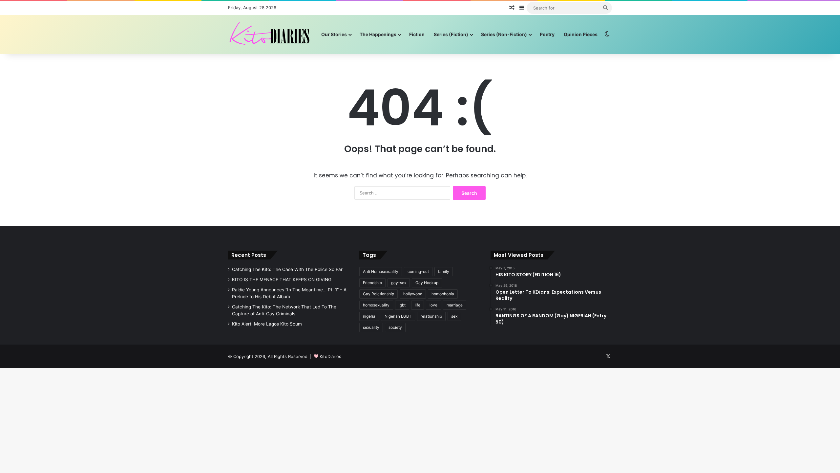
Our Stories (334, 34)
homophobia (442, 293)
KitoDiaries (330, 356)
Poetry (547, 34)
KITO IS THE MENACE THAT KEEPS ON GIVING (281, 279)
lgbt (402, 305)
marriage (455, 305)
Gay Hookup (426, 282)
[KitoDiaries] (270, 34)
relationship (431, 316)
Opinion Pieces (581, 34)
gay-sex (398, 282)
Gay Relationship (378, 293)
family (443, 271)
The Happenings (378, 34)
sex (454, 316)
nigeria (369, 316)
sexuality (371, 327)
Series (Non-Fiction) (504, 34)
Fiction (417, 34)
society (395, 327)
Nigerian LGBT (398, 316)
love (433, 305)
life (417, 305)
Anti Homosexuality (380, 271)
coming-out (418, 271)
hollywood (412, 293)
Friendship (372, 282)
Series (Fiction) (451, 34)
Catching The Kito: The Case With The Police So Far (287, 269)
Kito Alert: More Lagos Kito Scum (267, 324)
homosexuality (376, 305)
